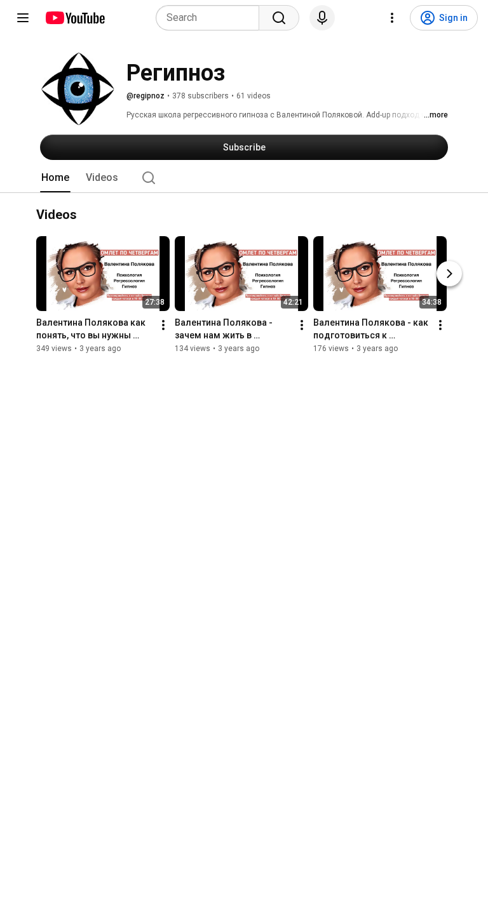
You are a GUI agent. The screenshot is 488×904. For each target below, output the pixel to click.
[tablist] (244, 178)
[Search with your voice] (322, 17)
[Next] (449, 273)
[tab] (55, 178)
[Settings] (392, 17)
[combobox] (211, 17)
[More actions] (163, 325)
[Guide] (22, 17)
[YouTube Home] (75, 18)
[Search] (279, 17)
